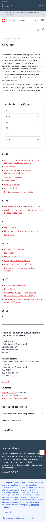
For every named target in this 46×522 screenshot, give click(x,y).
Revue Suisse (10, 289)
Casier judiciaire (11, 188)
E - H (8, 116)
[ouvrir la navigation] (42, 20)
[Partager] (43, 29)
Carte (4, 382)
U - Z (8, 139)
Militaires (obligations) (14, 249)
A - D (8, 111)
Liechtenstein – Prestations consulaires (21, 231)
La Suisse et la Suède (16, 21)
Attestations (9, 180)
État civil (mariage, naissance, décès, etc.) (22, 206)
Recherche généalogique (15, 285)
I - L (7, 122)
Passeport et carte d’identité (17, 260)
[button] (42, 452)
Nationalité (9, 253)
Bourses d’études (12, 184)
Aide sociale (9, 166)
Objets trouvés (11, 256)
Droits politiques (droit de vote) (18, 192)
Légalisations (10, 227)
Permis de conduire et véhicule (18, 264)
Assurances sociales (13, 177)
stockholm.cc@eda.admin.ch (14, 398)
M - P (8, 128)
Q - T (8, 134)
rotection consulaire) (24, 163)
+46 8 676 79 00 (9, 392)
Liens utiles (9, 235)
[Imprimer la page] (37, 29)
